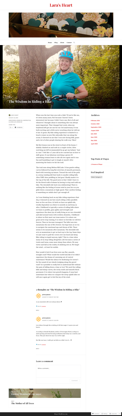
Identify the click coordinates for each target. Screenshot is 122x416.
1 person (43, 306)
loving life (13, 122)
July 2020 (94, 134)
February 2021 (95, 120)
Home (50, 42)
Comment (75, 380)
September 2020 (96, 127)
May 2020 (94, 140)
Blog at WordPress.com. (61, 414)
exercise (19, 120)
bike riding (13, 120)
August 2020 (95, 130)
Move (10, 97)
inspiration (27, 120)
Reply (37, 310)
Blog (56, 42)
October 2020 (95, 124)
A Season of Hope (96, 164)
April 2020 (94, 144)
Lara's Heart (61, 5)
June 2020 (94, 137)
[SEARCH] (74, 42)
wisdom (19, 122)
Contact (69, 42)
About (62, 42)
